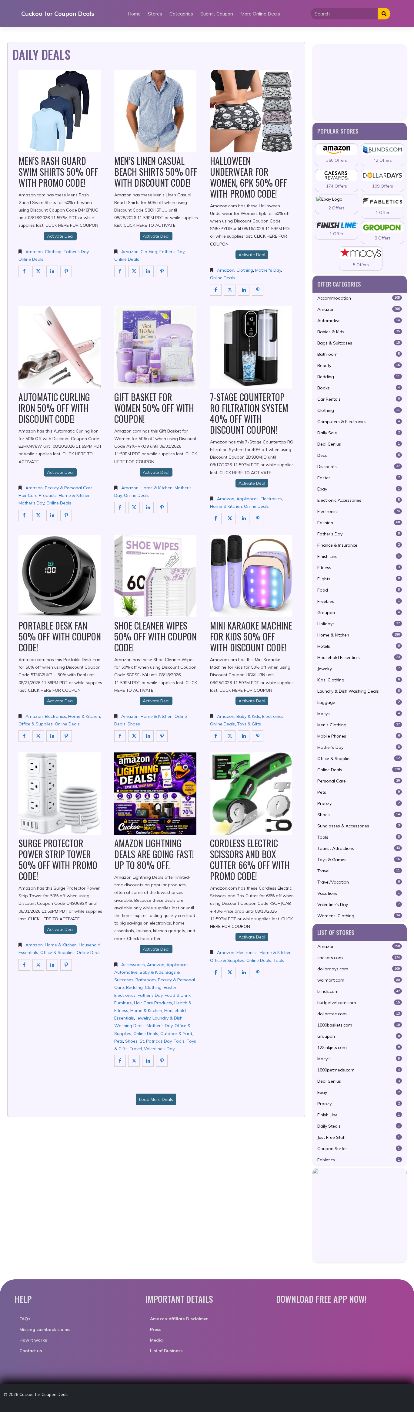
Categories (181, 14)
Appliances (247, 498)
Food (358, 590)
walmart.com (358, 980)
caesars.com (358, 957)
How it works (33, 1340)
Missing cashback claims (44, 1329)
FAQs (24, 1319)
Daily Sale (358, 433)
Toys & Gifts (249, 724)
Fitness (358, 567)
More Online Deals (260, 14)
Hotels (358, 646)
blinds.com (358, 991)
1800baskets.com (358, 1025)
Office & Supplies (35, 724)
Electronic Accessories (358, 500)
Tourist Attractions (358, 848)
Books (358, 388)
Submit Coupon (216, 14)
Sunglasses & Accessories (358, 826)
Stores (155, 14)
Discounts (358, 466)
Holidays (358, 623)
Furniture (123, 1003)
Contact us (30, 1350)
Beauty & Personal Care (69, 487)
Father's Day (76, 251)
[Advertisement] (359, 82)
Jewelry (143, 1018)
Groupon (358, 612)
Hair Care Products (37, 495)
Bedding (134, 987)
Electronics (271, 498)
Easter (170, 987)
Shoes (134, 724)
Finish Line (358, 556)
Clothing (53, 251)
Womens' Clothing (358, 915)
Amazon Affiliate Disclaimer (179, 1319)
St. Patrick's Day (156, 1041)
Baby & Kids (248, 716)
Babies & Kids (358, 331)
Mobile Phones (358, 736)
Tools (179, 1041)
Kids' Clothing (358, 680)
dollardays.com (358, 969)
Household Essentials (358, 657)
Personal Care (358, 781)
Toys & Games (358, 859)
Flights (358, 579)
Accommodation (358, 298)
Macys (358, 713)
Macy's (358, 1058)
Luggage (358, 702)
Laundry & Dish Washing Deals (358, 691)
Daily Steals (358, 1126)
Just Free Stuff (358, 1137)
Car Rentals (358, 399)
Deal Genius (358, 444)
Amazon (34, 251)
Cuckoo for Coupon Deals (57, 13)
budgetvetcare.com (358, 1002)
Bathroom (145, 980)
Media (156, 1340)
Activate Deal (60, 236)
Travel (136, 1048)
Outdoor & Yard (176, 1033)
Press (155, 1329)
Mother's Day (268, 270)
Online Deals (30, 259)
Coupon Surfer (358, 1148)
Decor (358, 455)
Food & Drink (178, 995)
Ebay (358, 489)
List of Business (166, 1350)
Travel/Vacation (358, 882)
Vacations (358, 893)
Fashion (358, 522)
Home (134, 14)
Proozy (358, 803)
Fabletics (358, 1160)
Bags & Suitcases (358, 343)
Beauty (358, 365)
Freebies (358, 601)
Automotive (126, 972)
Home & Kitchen (75, 495)
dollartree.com (358, 1014)
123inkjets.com (358, 1047)
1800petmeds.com (358, 1070)
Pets (118, 1041)
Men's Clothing (358, 725)
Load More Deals (156, 1099)
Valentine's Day (159, 1048)
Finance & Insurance (358, 545)
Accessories (133, 964)
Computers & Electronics (358, 421)
